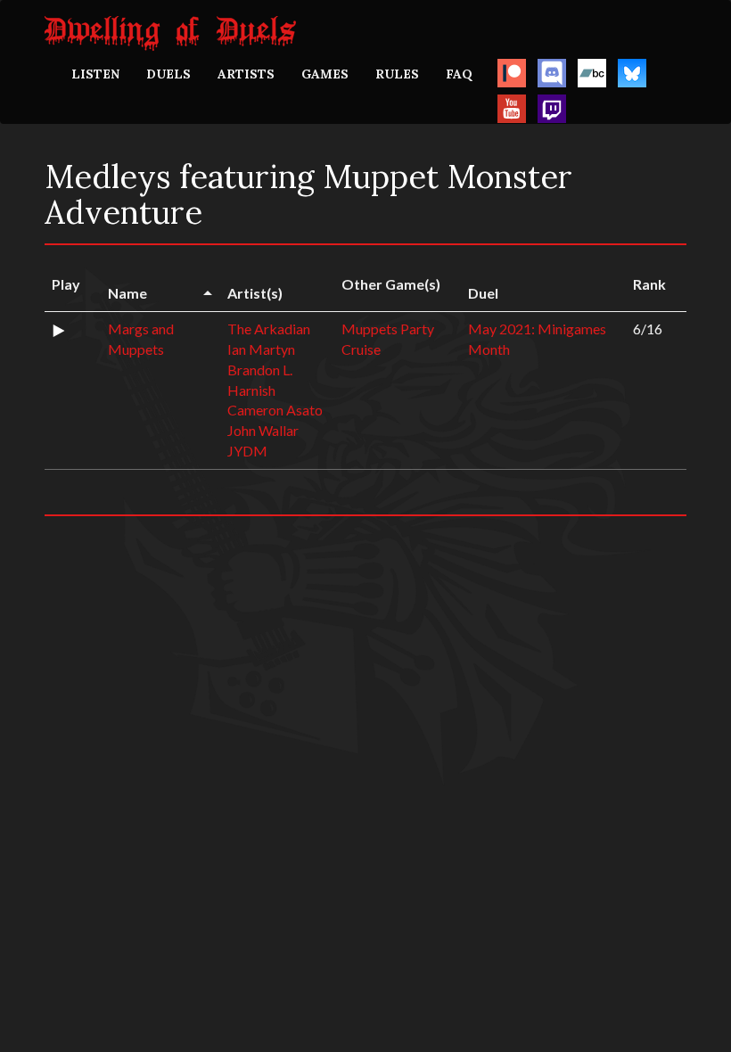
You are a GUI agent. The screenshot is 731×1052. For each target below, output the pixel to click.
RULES (397, 74)
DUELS (168, 74)
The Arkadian (268, 328)
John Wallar (263, 430)
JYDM (247, 450)
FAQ (459, 74)
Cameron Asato (275, 409)
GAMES (325, 74)
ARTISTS (246, 74)
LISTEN (95, 74)
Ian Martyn (261, 349)
